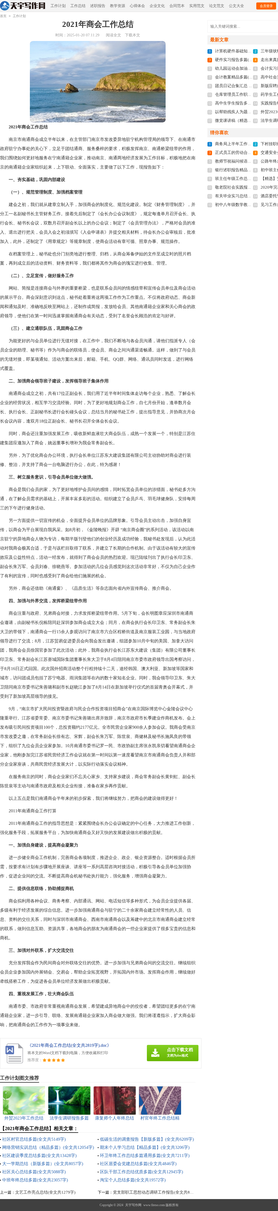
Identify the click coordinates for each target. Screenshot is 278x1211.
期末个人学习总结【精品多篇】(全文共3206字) (144, 1147)
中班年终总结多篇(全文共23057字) (35, 1180)
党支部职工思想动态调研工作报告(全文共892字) (156, 1192)
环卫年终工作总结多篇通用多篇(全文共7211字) (144, 1155)
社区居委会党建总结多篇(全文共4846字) (138, 1163)
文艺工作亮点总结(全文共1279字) (45, 1192)
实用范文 (196, 6)
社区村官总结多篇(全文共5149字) (34, 1139)
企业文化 (157, 6)
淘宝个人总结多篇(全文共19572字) (133, 1180)
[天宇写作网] (23, 6)
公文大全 (236, 6)
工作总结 (78, 6)
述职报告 (97, 6)
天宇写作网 (133, 1205)
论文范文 (216, 6)
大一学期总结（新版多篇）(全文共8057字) (42, 1163)
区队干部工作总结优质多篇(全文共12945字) (141, 1171)
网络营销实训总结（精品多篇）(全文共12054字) (48, 1147)
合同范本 (177, 6)
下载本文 (132, 35)
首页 (3, 16)
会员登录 (266, 6)
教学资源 (117, 6)
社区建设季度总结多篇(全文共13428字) (39, 1155)
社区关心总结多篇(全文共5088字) (34, 1171)
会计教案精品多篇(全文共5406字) (245, 77)
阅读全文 (113, 35)
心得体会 (137, 6)
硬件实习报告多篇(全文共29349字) (246, 60)
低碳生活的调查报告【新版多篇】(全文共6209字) (147, 1139)
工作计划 (58, 6)
